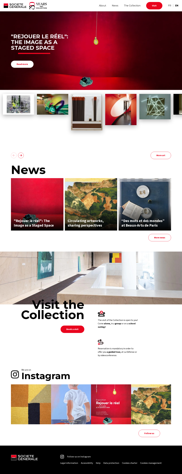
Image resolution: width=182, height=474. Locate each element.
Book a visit (72, 329)
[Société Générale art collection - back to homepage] (25, 5)
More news (159, 237)
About (102, 5)
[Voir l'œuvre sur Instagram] (31, 404)
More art (160, 155)
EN (176, 5)
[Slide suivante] (21, 155)
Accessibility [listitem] (87, 463)
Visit (154, 5)
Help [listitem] (98, 463)
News (115, 5)
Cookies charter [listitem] (129, 463)
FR (169, 5)
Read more (22, 64)
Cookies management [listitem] (151, 463)
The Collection (132, 5)
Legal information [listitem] (69, 463)
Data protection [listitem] (111, 463)
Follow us (149, 433)
